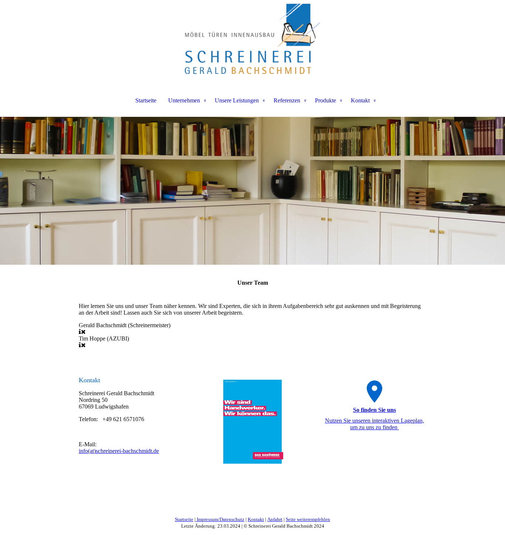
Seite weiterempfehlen (308, 519)
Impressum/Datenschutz (220, 519)
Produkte (325, 100)
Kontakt (360, 100)
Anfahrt (274, 519)
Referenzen (287, 100)
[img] (252, 37)
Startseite (145, 100)
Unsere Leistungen (237, 100)
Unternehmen (184, 100)
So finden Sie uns (374, 410)
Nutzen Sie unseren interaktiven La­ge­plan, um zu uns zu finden (374, 423)
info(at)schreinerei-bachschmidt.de (119, 451)
